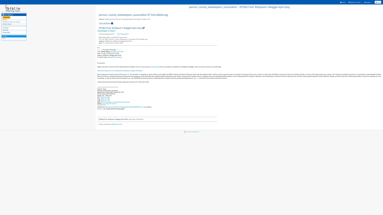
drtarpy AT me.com (117, 51)
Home (343, 2)
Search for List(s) (355, 2)
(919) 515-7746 (105, 99)
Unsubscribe (6, 32)
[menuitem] (343, 2)
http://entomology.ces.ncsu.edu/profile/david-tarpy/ (115, 102)
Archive (5, 36)
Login (378, 2)
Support (368, 2)
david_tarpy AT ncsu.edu (109, 103)
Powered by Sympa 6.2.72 (193, 131)
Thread (112, 31)
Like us (141, 107)
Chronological (102, 31)
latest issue (155, 67)
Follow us (100, 109)
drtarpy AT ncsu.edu (114, 57)
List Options (8, 15)
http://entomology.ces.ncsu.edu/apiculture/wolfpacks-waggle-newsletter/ (119, 70)
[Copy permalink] (143, 28)
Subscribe (5, 30)
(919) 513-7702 (105, 100)
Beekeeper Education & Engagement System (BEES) (122, 107)
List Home (5, 28)
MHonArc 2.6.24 (117, 124)
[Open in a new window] (112, 23)
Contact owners (7, 24)
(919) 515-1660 (105, 97)
